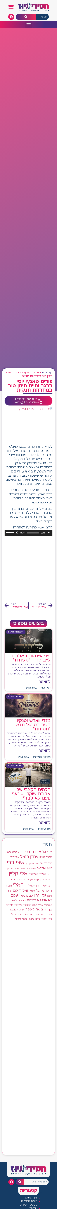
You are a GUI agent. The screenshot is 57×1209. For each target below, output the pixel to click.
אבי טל (47, 852)
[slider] (10, 532)
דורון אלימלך (34, 885)
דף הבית (47, 372)
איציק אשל (19, 868)
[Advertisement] (28, 569)
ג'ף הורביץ (34, 880)
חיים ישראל (44, 891)
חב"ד (9, 885)
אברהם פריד (30, 852)
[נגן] (48, 532)
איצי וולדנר (31, 869)
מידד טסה (37, 905)
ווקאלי (19, 885)
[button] (11, 7)
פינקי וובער (27, 914)
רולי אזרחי (46, 919)
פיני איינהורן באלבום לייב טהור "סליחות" (30, 658)
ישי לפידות (34, 900)
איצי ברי (16, 862)
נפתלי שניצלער (16, 910)
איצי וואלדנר (44, 868)
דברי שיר (47, 885)
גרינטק (13, 879)
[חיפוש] (26, 17)
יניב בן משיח (26, 896)
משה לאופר (34, 909)
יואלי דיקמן (20, 891)
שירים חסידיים (29, 1201)
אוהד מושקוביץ (32, 863)
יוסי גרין (40, 895)
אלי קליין (18, 874)
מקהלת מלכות (22, 905)
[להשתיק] (17, 532)
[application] (28, 533)
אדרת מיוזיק (46, 857)
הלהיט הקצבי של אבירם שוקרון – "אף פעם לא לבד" (31, 794)
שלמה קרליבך (21, 919)
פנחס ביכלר (16, 914)
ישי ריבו (22, 900)
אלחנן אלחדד (37, 874)
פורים (36, 914)
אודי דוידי (14, 857)
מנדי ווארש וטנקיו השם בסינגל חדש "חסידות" (33, 725)
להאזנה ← (42, 682)
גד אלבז (24, 879)
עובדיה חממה (46, 914)
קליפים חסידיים (28, 1205)
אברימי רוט (13, 852)
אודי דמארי (46, 863)
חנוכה (32, 891)
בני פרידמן (46, 879)
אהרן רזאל (29, 857)
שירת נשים (31, 1198)
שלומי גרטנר (34, 919)
